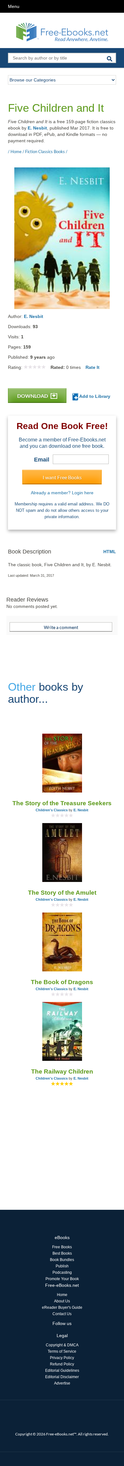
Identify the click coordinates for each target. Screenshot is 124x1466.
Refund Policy (62, 1364)
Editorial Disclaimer (62, 1377)
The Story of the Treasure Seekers (62, 803)
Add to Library (94, 396)
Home (62, 1295)
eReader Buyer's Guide (62, 1307)
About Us (62, 1301)
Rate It (93, 367)
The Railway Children (62, 1071)
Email (41, 459)
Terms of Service (62, 1351)
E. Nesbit (37, 127)
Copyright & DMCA (62, 1345)
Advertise (62, 1383)
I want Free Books (62, 477)
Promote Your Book (62, 1279)
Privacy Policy (62, 1358)
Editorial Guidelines (62, 1370)
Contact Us (62, 1314)
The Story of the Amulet (62, 892)
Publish (62, 1266)
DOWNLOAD (33, 396)
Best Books (62, 1253)
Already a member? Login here (62, 492)
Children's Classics (52, 810)
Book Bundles (62, 1260)
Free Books (62, 1247)
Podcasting (62, 1272)
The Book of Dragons (62, 982)
